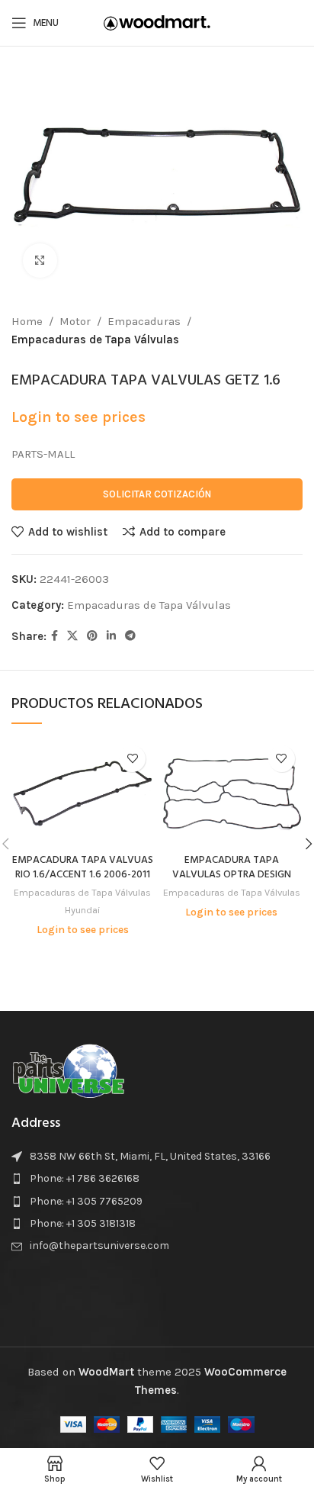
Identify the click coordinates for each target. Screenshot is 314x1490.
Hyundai (82, 910)
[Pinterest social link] (92, 636)
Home (27, 321)
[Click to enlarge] (40, 260)
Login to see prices (78, 417)
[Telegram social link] (130, 636)
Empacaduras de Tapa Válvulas (95, 339)
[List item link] (157, 1178)
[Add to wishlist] (132, 758)
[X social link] (72, 636)
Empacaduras (144, 321)
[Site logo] (157, 22)
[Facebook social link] (54, 636)
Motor (75, 321)
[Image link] (68, 1069)
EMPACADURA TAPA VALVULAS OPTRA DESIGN (231, 867)
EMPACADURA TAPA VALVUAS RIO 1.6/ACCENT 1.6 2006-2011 (82, 867)
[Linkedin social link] (111, 636)
